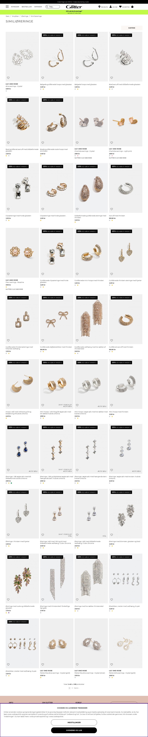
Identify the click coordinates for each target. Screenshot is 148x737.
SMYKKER (38, 7)
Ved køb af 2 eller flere (74, 13)
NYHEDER (15, 7)
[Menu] (7, 6)
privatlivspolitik (40, 716)
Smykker (15, 16)
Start (7, 16)
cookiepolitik (58, 716)
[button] (114, 7)
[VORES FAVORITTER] (132, 28)
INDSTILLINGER (74, 722)
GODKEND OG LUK (74, 730)
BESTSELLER (27, 7)
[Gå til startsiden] (74, 7)
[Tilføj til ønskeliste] (8, 78)
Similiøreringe (36, 16)
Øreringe (24, 16)
